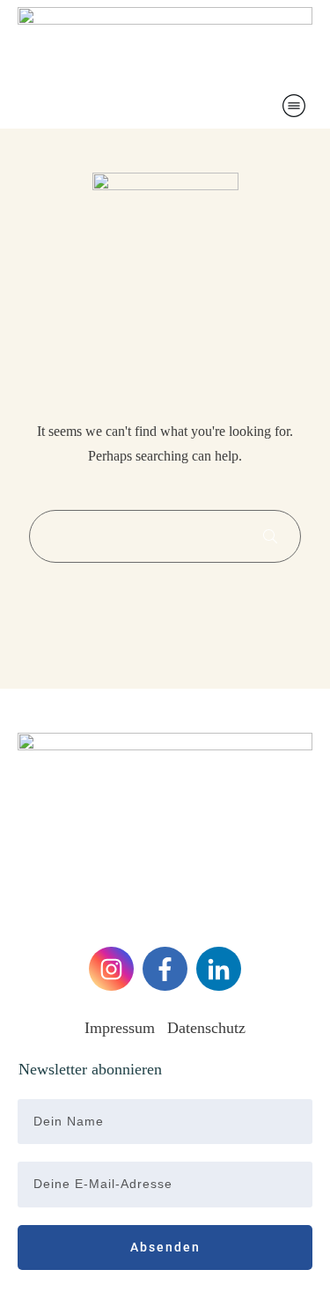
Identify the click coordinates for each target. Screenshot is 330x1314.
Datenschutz (206, 1028)
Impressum (121, 1028)
